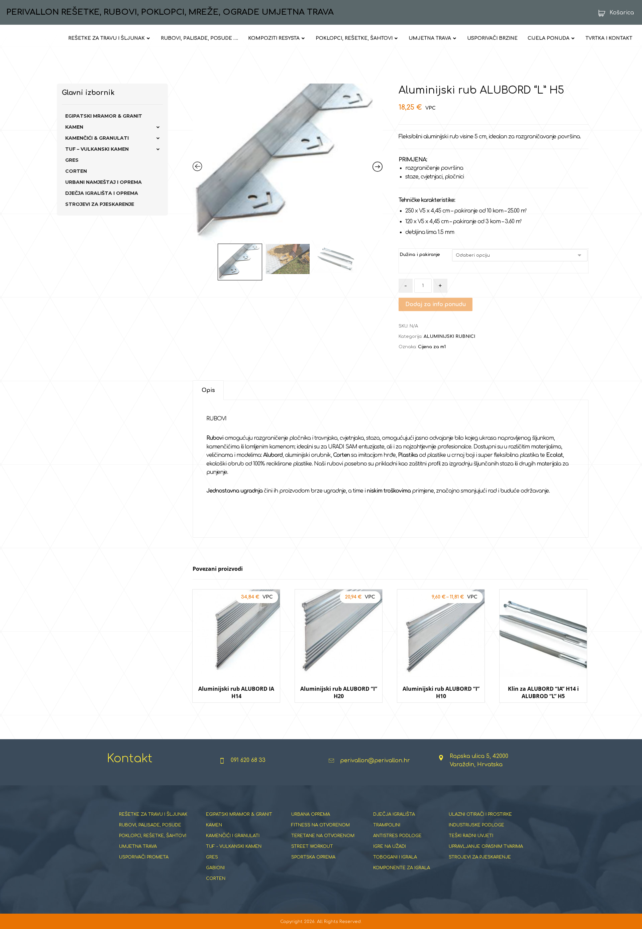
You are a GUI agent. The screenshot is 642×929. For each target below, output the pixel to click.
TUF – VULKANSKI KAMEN (97, 149)
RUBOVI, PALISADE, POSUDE (150, 825)
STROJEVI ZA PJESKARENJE (99, 204)
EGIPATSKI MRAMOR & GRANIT (103, 116)
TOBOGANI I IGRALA (395, 857)
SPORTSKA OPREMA (313, 857)
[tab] (208, 390)
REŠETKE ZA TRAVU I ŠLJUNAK (153, 814)
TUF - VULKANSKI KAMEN (233, 846)
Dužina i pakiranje (420, 254)
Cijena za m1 (432, 347)
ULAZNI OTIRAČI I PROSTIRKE (480, 814)
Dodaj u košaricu (338, 708)
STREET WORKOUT (312, 846)
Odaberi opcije (236, 708)
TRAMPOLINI (386, 825)
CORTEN (76, 171)
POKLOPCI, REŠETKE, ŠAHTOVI (152, 835)
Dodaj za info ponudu (435, 304)
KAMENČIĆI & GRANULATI (97, 138)
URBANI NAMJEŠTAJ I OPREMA (103, 182)
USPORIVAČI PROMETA (144, 857)
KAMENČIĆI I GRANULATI (232, 835)
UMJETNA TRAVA (138, 846)
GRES (72, 160)
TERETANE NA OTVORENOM (322, 835)
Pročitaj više (547, 708)
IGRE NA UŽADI (389, 846)
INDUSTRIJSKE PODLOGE (476, 825)
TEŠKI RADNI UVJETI (471, 835)
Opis (208, 390)
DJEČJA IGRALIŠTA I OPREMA (101, 193)
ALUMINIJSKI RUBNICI (449, 336)
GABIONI (215, 868)
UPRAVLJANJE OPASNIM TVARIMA (486, 846)
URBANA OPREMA (310, 814)
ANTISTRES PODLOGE (397, 835)
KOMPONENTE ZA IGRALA (401, 868)
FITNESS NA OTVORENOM (320, 825)
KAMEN (74, 127)
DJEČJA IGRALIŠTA (394, 814)
